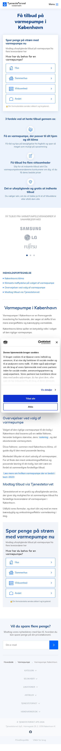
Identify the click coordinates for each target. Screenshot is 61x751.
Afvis (30, 407)
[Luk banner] (57, 342)
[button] (27, 255)
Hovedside (8, 662)
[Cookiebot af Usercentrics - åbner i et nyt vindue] (38, 342)
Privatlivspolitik (22, 740)
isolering (43, 437)
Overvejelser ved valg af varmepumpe (25, 287)
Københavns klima (14, 278)
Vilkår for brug (39, 740)
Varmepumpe (24, 662)
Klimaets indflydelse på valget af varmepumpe (29, 283)
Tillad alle (30, 398)
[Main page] (15, 4)
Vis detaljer (46, 390)
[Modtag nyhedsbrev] (53, 645)
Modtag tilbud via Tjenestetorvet (22, 292)
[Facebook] (30, 731)
